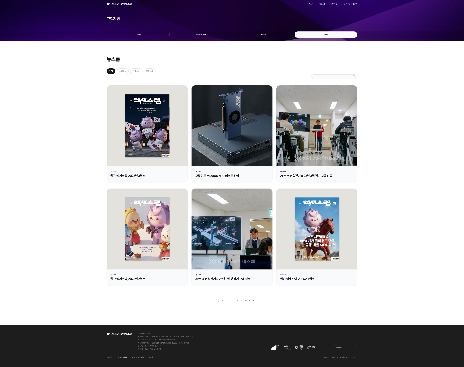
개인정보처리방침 (122, 357)
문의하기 (151, 357)
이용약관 (109, 357)
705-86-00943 (151, 343)
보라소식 (149, 71)
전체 (111, 71)
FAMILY (339, 347)
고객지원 (334, 4)
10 (245, 301)
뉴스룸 (325, 34)
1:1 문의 (138, 34)
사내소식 (136, 71)
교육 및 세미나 (201, 34)
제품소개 (322, 4)
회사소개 (310, 4)
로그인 (348, 4)
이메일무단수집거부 (138, 357)
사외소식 (123, 71)
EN (356, 4)
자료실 (263, 34)
